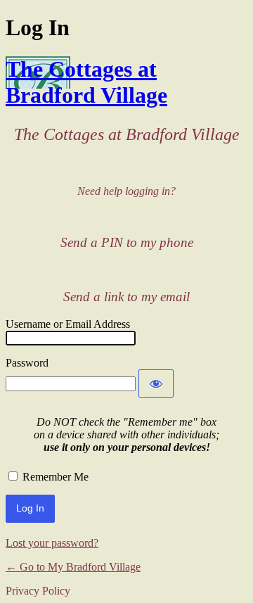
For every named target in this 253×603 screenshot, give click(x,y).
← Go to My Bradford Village (73, 567)
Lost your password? (52, 543)
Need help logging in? (126, 191)
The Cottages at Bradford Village (86, 82)
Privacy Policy (38, 591)
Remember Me (55, 477)
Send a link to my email (126, 296)
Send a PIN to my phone (126, 242)
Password (27, 363)
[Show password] (156, 383)
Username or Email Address (68, 324)
